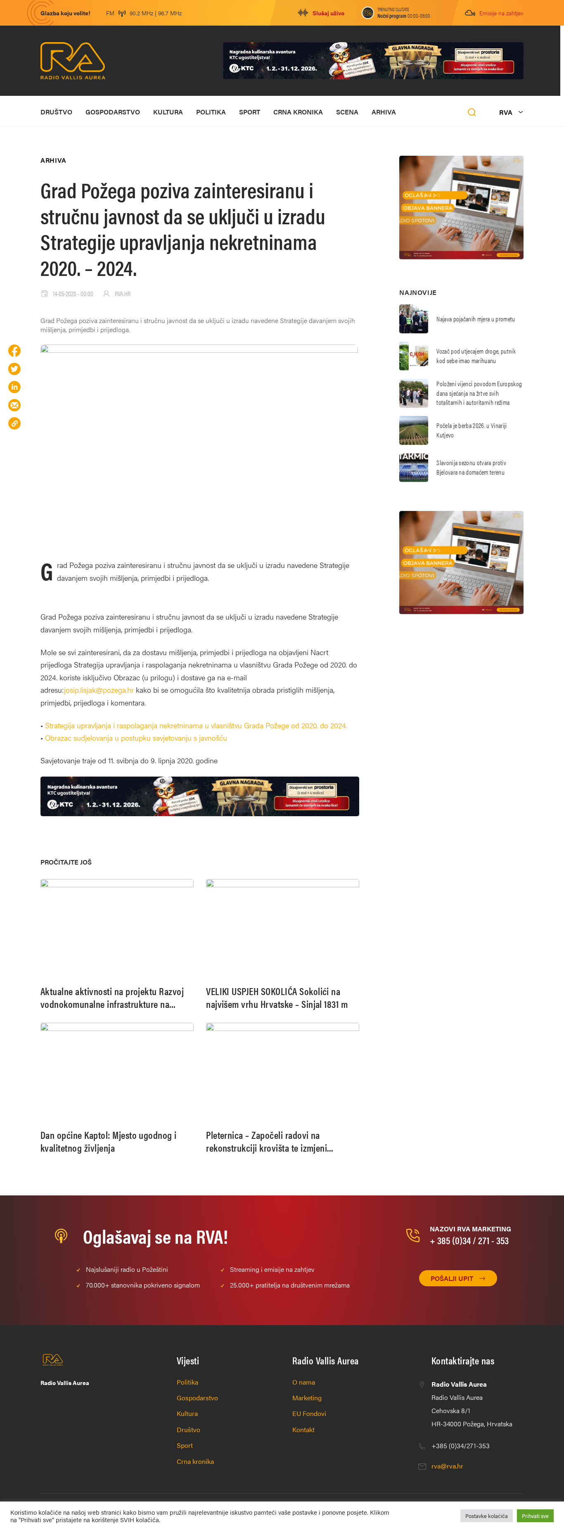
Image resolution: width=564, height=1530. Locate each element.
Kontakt (303, 1429)
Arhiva (384, 111)
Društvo (56, 111)
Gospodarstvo (112, 111)
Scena (347, 111)
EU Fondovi (309, 1413)
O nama (303, 1382)
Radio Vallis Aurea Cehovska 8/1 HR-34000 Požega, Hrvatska (471, 1403)
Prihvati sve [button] (535, 1516)
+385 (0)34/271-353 (460, 1445)
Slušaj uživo (328, 13)
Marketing (307, 1397)
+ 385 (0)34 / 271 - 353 (469, 1240)
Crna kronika (298, 111)
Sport (249, 111)
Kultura (168, 111)
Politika (211, 111)
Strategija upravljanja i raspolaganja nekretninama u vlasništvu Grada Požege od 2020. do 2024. (197, 725)
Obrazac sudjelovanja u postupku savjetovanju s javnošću (136, 737)
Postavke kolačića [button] (486, 1516)
